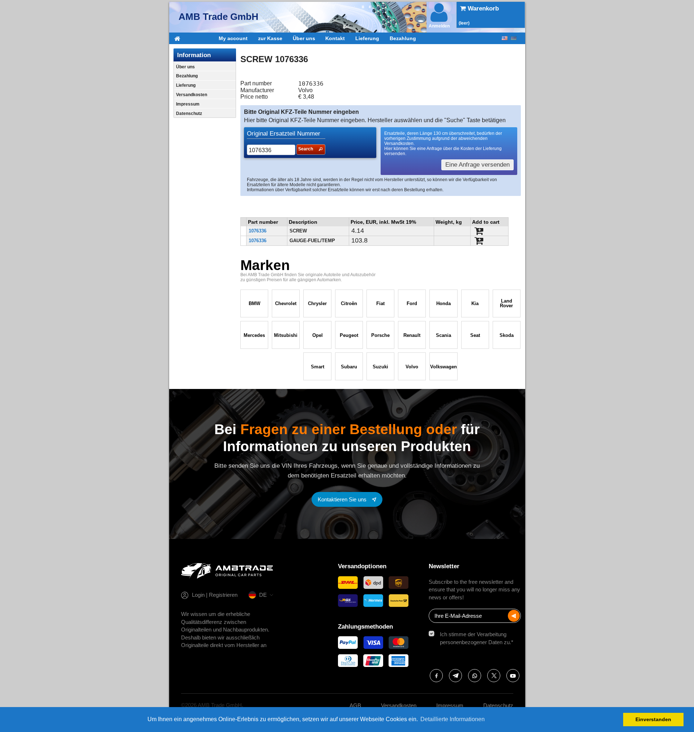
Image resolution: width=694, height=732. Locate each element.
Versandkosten (191, 94)
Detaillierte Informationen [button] (452, 719)
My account (233, 38)
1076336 (257, 231)
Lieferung (367, 38)
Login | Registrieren (214, 595)
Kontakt (335, 38)
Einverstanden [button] (653, 719)
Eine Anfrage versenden (477, 164)
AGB (355, 705)
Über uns (304, 38)
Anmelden (439, 26)
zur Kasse (270, 38)
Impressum (188, 104)
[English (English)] (504, 38)
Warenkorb (482, 8)
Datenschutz (189, 113)
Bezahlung (403, 38)
